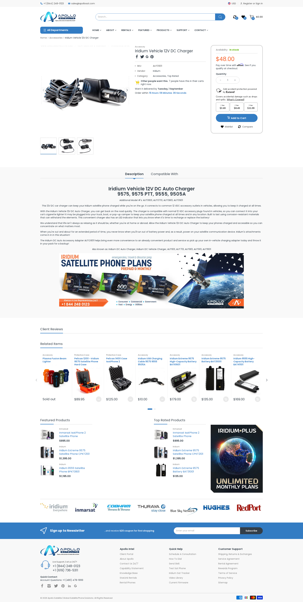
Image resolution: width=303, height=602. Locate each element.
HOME (95, 30)
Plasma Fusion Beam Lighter (54, 360)
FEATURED (143, 30)
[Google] (147, 57)
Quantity (221, 74)
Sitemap (223, 582)
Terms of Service (227, 573)
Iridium (156, 71)
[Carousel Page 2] (154, 409)
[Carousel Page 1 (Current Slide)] (150, 409)
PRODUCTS (163, 30)
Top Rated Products (169, 420)
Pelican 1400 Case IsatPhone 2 (116, 360)
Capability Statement (132, 568)
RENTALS (126, 30)
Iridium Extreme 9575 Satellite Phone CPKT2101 (74, 452)
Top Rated (173, 76)
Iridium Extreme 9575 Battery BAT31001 (214, 360)
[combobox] (155, 17)
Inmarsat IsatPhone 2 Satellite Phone (72, 434)
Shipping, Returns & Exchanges (235, 554)
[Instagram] (49, 586)
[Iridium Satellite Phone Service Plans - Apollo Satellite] (151, 280)
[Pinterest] (152, 57)
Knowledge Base (129, 573)
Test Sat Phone (177, 568)
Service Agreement (229, 558)
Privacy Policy (225, 577)
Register (248, 3)
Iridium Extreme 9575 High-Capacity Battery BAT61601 (183, 361)
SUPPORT (182, 30)
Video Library (176, 577)
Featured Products (55, 420)
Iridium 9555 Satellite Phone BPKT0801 (72, 469)
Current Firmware (178, 582)
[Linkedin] (69, 586)
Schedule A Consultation (182, 554)
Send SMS (174, 563)
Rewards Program (228, 568)
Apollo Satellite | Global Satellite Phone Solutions (70, 598)
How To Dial (175, 558)
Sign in (259, 3)
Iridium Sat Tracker (179, 573)
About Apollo (127, 558)
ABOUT (110, 30)
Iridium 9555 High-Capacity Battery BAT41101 (244, 361)
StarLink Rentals (128, 577)
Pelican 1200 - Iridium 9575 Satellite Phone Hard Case (86, 361)
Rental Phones (127, 582)
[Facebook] (137, 57)
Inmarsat (63, 429)
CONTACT (200, 30)
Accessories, (159, 76)
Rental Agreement (228, 563)
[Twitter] (142, 57)
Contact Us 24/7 (129, 563)
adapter (235, 240)
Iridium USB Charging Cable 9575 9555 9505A (150, 361)
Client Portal (126, 554)
